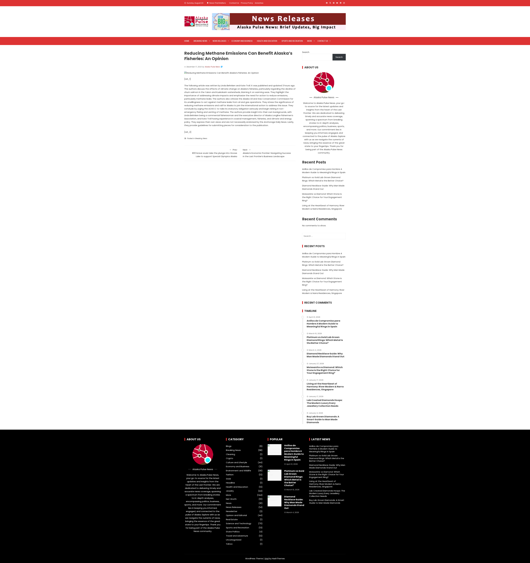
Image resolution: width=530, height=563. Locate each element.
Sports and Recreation (292, 41)
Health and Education (267, 41)
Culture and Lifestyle (236, 462)
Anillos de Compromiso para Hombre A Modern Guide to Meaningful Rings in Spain (323, 323)
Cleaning (230, 454)
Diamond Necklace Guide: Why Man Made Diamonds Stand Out (325, 355)
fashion (230, 474)
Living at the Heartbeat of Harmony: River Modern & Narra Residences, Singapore (325, 386)
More (309, 41)
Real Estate (232, 519)
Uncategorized (233, 539)
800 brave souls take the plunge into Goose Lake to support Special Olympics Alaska (214, 153)
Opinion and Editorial (236, 515)
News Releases (219, 41)
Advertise (259, 3)
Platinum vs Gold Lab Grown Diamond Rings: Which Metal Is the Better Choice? (325, 340)
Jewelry (230, 491)
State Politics (233, 531)
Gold (228, 478)
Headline (230, 482)
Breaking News (200, 41)
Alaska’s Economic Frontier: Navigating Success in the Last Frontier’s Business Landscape (267, 153)
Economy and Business (242, 41)
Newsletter (231, 511)
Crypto (229, 458)
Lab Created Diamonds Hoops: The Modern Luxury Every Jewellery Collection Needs (324, 403)
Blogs (228, 446)
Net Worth (231, 499)
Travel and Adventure (237, 535)
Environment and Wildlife (238, 470)
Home (186, 41)
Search (305, 52)
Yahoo (229, 544)
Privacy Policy (247, 3)
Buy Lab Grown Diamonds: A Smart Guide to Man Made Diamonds (323, 419)
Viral (267, 558)
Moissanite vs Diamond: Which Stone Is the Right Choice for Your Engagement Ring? (322, 197)
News (228, 503)
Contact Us (234, 3)
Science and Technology (238, 523)
